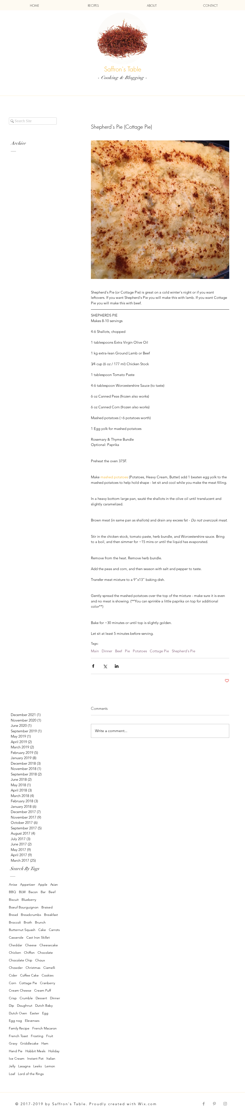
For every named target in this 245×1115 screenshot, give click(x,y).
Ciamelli (49, 967)
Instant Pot (35, 1058)
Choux (40, 960)
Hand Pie (15, 1051)
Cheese (31, 945)
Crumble (26, 998)
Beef (118, 651)
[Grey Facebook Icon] (203, 1103)
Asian (54, 884)
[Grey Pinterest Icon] (214, 1103)
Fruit (49, 1036)
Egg (45, 1013)
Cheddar (15, 945)
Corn (12, 983)
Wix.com (147, 1104)
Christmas (33, 967)
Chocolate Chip (20, 960)
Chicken (15, 952)
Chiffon (29, 952)
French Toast (18, 1036)
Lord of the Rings (31, 1074)
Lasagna (24, 1066)
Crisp (13, 998)
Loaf (12, 1074)
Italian (50, 1058)
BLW (22, 892)
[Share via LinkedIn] (116, 666)
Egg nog (15, 1020)
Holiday (53, 1051)
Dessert (41, 998)
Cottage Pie (159, 651)
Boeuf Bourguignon (24, 907)
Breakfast (51, 915)
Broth (28, 922)
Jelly (12, 1066)
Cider (13, 975)
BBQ (12, 892)
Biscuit (14, 899)
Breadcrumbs (31, 915)
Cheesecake (48, 945)
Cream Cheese (20, 990)
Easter (34, 1013)
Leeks (37, 1066)
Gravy (13, 1043)
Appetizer (27, 884)
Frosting (37, 1036)
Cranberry (47, 983)
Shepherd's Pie (183, 651)
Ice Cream (16, 1058)
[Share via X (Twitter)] (105, 666)
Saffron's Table (122, 69)
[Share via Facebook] (93, 666)
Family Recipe (19, 1028)
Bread (13, 915)
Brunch (40, 922)
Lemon (50, 1066)
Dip (11, 1005)
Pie (127, 651)
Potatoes (140, 651)
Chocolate (45, 952)
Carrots (54, 930)
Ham (44, 1043)
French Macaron (44, 1028)
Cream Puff (42, 990)
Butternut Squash (22, 930)
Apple (42, 884)
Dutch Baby (44, 1005)
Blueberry (29, 899)
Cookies (48, 975)
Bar (43, 892)
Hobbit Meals (35, 1051)
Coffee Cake (29, 975)
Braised (47, 907)
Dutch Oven (18, 1013)
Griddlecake (29, 1043)
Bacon (33, 892)
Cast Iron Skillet (38, 937)
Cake (42, 930)
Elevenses (32, 1020)
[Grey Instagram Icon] (225, 1103)
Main (95, 651)
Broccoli (15, 922)
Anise (13, 884)
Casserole (16, 937)
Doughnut (24, 1005)
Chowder (16, 967)
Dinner (107, 651)
